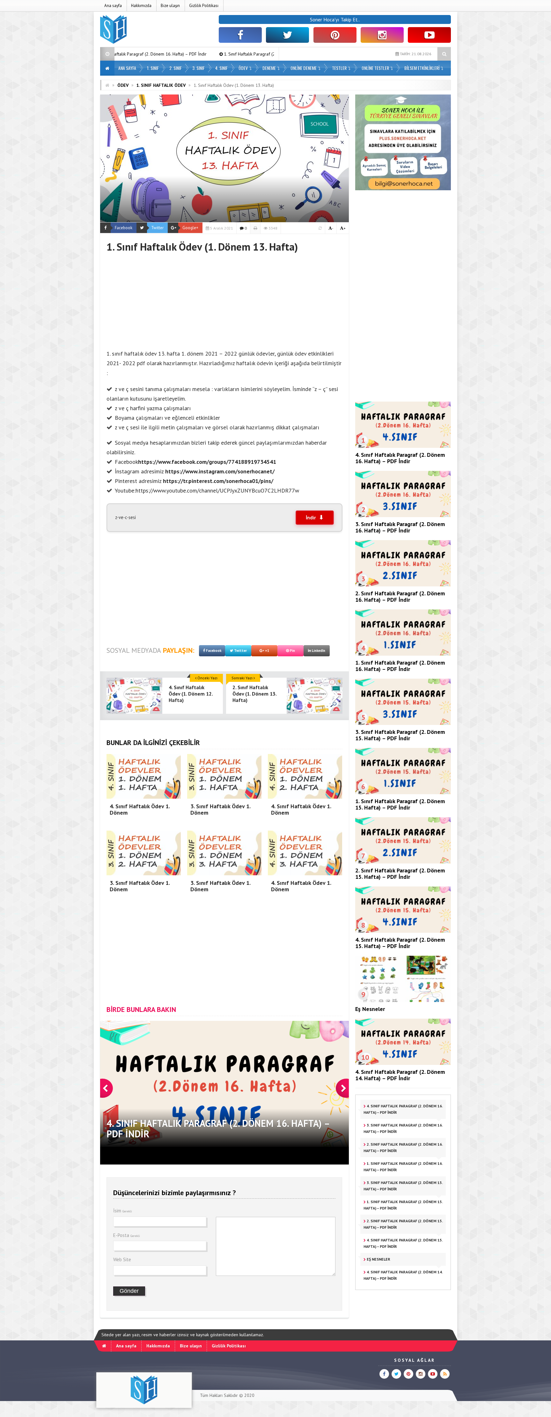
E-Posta (126, 1235)
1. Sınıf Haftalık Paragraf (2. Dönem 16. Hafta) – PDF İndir (189, 54)
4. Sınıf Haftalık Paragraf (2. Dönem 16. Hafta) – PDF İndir (400, 458)
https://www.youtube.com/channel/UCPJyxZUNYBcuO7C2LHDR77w (217, 490)
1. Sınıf (153, 67)
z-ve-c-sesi (125, 517)
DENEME (269, 67)
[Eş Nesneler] (403, 1000)
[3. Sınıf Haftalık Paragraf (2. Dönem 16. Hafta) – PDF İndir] (403, 515)
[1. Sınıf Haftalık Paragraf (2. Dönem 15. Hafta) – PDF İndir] (403, 792)
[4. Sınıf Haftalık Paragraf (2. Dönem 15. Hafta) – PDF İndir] (403, 931)
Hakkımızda (141, 5)
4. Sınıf (221, 67)
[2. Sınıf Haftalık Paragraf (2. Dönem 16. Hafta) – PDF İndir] (403, 585)
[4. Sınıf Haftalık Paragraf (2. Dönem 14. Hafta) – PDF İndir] (403, 1063)
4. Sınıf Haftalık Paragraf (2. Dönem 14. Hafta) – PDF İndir (400, 1075)
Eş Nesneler (370, 1009)
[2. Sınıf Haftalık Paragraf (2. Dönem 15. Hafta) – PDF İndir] (403, 862)
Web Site (122, 1259)
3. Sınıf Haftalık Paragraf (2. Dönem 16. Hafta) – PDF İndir (400, 527)
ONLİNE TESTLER (375, 67)
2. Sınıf (175, 67)
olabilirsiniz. (121, 452)
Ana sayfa (113, 5)
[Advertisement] (224, 298)
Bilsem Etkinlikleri (421, 67)
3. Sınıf (198, 67)
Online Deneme (303, 67)
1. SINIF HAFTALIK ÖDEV (161, 85)
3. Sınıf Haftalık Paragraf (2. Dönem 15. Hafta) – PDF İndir (400, 735)
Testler (339, 67)
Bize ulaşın (170, 5)
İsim (122, 1211)
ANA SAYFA (127, 67)
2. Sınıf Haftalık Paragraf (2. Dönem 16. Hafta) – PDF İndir (400, 596)
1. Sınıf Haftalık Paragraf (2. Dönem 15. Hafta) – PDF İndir (400, 804)
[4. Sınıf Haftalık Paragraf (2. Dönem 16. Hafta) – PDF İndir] (403, 446)
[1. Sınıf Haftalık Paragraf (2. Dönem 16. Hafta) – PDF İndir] (403, 654)
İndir (311, 518)
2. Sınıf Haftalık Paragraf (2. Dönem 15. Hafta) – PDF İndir (400, 873)
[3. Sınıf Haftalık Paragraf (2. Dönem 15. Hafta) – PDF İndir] (403, 723)
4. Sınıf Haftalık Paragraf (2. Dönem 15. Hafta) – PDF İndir (400, 943)
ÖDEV (243, 67)
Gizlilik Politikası (203, 5)
